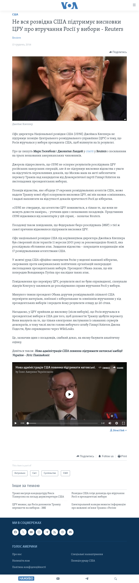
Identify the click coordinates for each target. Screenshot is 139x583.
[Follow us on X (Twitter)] (23, 532)
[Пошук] (116, 579)
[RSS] (54, 532)
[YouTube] (58, 579)
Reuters (16, 38)
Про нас (17, 554)
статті (90, 151)
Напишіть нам (21, 560)
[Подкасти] (62, 532)
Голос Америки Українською (36, 372)
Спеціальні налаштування (87, 554)
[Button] (118, 52)
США (15, 14)
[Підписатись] (70, 532)
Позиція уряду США (83, 560)
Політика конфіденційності (29, 567)
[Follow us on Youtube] (31, 532)
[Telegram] (87, 579)
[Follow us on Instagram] (39, 532)
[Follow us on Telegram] (47, 532)
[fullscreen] (123, 423)
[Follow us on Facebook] (15, 532)
